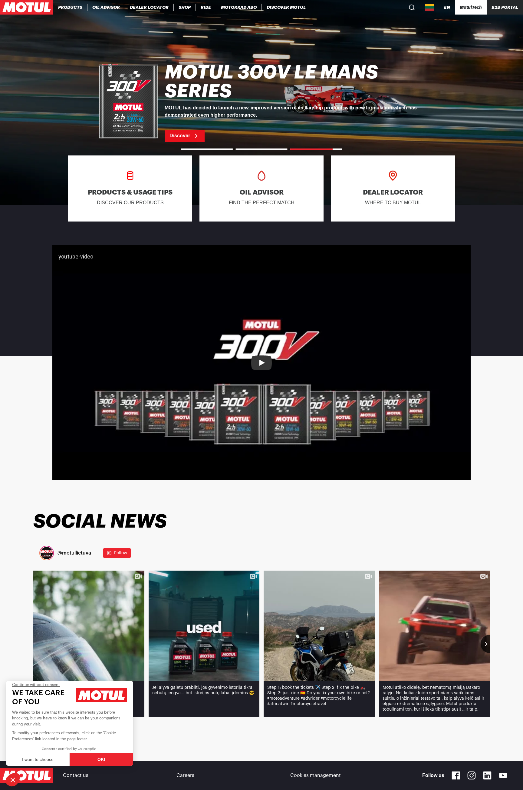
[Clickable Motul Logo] (26, 7)
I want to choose (38, 759)
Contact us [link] (75, 775)
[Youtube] (503, 775)
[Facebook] (456, 775)
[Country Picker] (429, 7)
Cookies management (315, 775)
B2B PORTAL (505, 7)
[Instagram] (471, 775)
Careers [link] (185, 775)
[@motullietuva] (47, 553)
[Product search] (412, 7)
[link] (185, 7)
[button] (12, 779)
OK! (101, 759)
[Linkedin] (487, 775)
